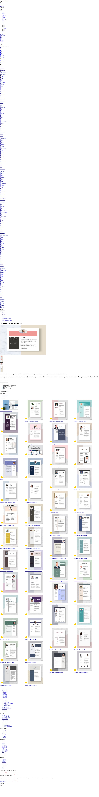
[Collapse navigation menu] (1, 44)
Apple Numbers (5, 750)
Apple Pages (4, 749)
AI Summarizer (4, 723)
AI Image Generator (5, 701)
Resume (3, 316)
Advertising (4, 731)
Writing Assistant (5, 691)
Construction (4, 734)
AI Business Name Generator (7, 726)
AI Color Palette (5, 719)
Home (3, 312)
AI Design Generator (5, 702)
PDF (3, 748)
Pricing (3, 761)
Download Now (3, 781)
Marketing (4, 730)
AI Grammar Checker (6, 725)
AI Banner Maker (5, 704)
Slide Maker (4, 692)
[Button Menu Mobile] (1, 1)
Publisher (4, 743)
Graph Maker (4, 697)
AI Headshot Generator (6, 717)
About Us (4, 759)
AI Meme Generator (5, 716)
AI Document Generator (6, 705)
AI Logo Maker (5, 700)
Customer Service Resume (6, 318)
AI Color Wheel (5, 718)
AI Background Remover (6, 721)
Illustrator (4, 753)
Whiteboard (4, 693)
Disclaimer (4, 765)
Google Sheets (4, 746)
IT (2, 735)
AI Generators (4, 688)
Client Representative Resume (7, 320)
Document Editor (5, 689)
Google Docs (4, 745)
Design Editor (4, 690)
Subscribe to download (4, 382)
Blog (3, 767)
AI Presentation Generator (6, 708)
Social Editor (4, 696)
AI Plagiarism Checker (6, 724)
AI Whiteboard (4, 709)
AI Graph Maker (5, 711)
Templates (4, 314)
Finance (3, 733)
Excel (3, 741)
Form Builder (4, 694)
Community (4, 760)
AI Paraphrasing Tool (5, 722)
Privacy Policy (4, 763)
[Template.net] (5, 1)
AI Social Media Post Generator (7, 703)
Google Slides (4, 747)
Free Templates (4, 754)
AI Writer (4, 706)
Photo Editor (4, 695)
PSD (3, 752)
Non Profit (4, 736)
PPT (3, 742)
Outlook (3, 744)
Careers (3, 766)
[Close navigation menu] (1, 10)
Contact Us (4, 762)
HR (3, 732)
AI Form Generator (5, 707)
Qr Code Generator (5, 715)
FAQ (3, 768)
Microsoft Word (5, 395)
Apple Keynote (4, 751)
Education (4, 737)
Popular (3, 755)
